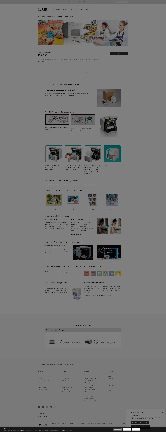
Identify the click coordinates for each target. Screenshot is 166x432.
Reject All (127, 429)
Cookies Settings (117, 429)
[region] (83, 429)
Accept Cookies (136, 429)
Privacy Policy (69, 430)
